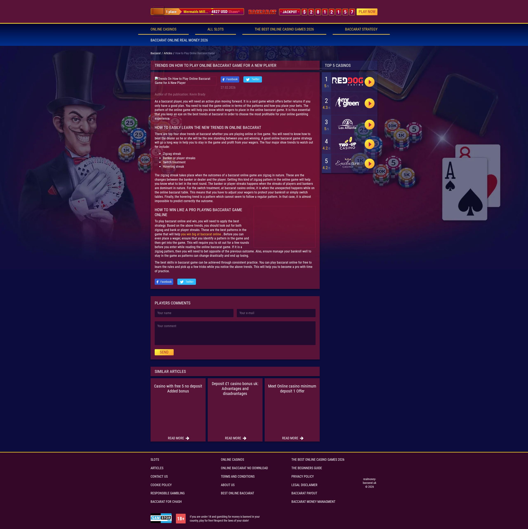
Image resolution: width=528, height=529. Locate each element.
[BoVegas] (347, 81)
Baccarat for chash (166, 502)
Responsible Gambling (168, 493)
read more (176, 438)
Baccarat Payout (304, 493)
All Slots (215, 29)
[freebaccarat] (262, 11)
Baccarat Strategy (361, 29)
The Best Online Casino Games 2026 (284, 29)
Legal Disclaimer (304, 485)
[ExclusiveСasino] (347, 163)
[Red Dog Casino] (370, 103)
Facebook (232, 79)
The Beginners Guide (306, 468)
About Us (228, 485)
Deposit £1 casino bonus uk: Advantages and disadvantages (235, 388)
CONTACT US (159, 476)
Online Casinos (163, 29)
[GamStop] (161, 518)
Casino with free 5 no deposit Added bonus (178, 389)
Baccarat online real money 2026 (179, 40)
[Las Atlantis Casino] (347, 124)
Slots (155, 460)
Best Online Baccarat (237, 493)
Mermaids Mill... (196, 11)
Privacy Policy (302, 476)
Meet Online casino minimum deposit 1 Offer (292, 389)
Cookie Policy (161, 485)
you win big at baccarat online (201, 234)
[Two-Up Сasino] (347, 143)
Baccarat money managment (313, 502)
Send (164, 352)
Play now (367, 11)
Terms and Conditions (238, 476)
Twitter (255, 79)
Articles (157, 468)
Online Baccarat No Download (244, 468)
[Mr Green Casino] (347, 102)
